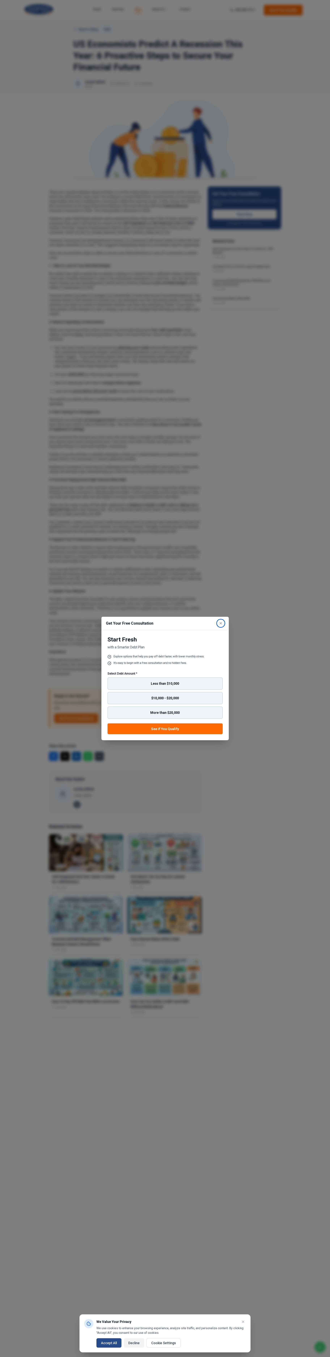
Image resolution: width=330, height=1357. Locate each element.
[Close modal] (220, 623)
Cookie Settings (163, 1343)
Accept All (109, 1343)
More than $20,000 (165, 713)
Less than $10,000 (165, 683)
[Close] (243, 1321)
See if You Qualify (165, 729)
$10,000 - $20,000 (165, 698)
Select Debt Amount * (122, 673)
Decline (134, 1343)
